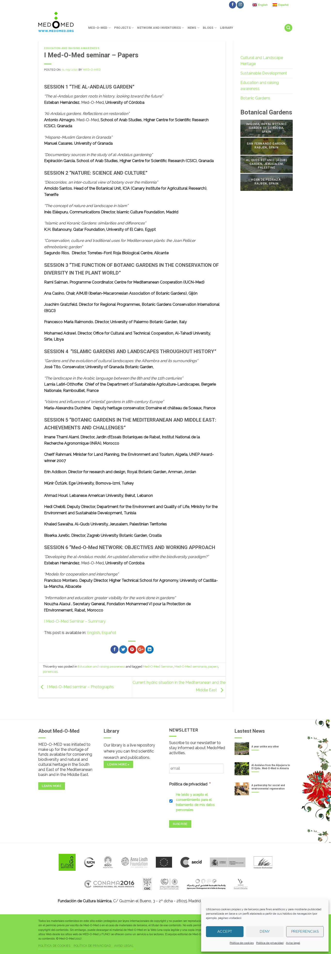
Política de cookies (242, 943)
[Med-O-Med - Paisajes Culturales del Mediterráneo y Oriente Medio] (59, 22)
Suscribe (180, 824)
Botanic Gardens (255, 98)
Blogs (208, 28)
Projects (122, 28)
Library (226, 28)
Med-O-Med (97, 28)
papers (213, 666)
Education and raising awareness (71, 48)
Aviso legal (293, 943)
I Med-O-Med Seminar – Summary (75, 621)
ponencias (50, 671)
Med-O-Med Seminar (158, 666)
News (192, 28)
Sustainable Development (263, 73)
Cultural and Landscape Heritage (261, 60)
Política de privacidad (270, 943)
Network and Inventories (159, 28)
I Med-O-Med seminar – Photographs (80, 687)
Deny (265, 931)
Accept (224, 931)
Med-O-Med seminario (190, 666)
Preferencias (305, 931)
